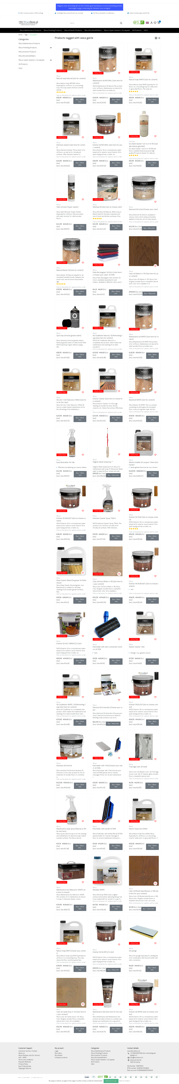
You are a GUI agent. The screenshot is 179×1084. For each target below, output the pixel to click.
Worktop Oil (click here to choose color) (107, 207)
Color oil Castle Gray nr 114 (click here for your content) (71, 1013)
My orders (58, 1053)
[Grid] (156, 38)
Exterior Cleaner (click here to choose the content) (107, 400)
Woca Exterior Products (73, 30)
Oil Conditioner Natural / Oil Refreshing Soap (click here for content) (107, 336)
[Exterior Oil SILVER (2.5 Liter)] (108, 932)
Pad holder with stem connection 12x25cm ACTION (107, 648)
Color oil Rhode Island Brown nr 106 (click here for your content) (143, 892)
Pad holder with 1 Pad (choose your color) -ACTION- (107, 767)
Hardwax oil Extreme (64, 766)
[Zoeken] (121, 23)
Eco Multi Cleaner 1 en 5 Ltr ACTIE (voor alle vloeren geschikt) (143, 145)
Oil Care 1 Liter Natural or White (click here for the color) (71, 401)
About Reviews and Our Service (29, 1055)
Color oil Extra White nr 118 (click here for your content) (107, 582)
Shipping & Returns (25, 1068)
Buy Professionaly (25, 1066)
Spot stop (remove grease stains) (68, 335)
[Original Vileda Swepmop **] (108, 443)
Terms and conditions (26, 1060)
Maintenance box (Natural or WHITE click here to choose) (71, 891)
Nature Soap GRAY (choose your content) (71, 952)
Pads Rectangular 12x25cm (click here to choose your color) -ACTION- (107, 273)
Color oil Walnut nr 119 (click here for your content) (143, 275)
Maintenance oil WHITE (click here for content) (144, 338)
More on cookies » (124, 1081)
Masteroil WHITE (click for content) (142, 400)
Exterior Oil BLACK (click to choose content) (143, 705)
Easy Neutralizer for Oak (65, 462)
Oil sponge (133, 951)
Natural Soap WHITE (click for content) (143, 79)
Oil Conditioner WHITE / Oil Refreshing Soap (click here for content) (70, 705)
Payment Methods (25, 1062)
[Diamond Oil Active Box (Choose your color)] (108, 685)
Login (56, 1051)
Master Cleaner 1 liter (137, 647)
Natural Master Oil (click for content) (69, 270)
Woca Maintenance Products (30, 30)
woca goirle (33, 35)
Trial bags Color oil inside (138, 767)
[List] (159, 38)
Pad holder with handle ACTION (104, 829)
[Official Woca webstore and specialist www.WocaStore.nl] (28, 23)
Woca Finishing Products (53, 30)
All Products (136, 30)
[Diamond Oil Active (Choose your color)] (144, 188)
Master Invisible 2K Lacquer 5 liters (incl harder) (143, 463)
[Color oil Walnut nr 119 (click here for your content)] (144, 251)
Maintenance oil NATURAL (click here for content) (108, 82)
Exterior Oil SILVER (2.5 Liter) (103, 952)
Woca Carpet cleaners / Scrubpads (117, 30)
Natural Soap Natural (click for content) (70, 78)
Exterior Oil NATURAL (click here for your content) (107, 146)
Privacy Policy (23, 1064)
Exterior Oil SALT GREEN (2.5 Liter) (69, 643)
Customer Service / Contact (28, 1051)
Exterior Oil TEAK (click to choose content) (143, 518)
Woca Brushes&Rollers (93, 30)
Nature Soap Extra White (138, 829)
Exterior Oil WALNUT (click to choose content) (71, 519)
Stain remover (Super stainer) (67, 207)
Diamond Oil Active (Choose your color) (143, 209)
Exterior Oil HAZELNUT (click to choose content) (144, 585)
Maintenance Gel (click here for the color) (107, 1013)
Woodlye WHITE (99, 890)
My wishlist (58, 1055)
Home (20, 35)
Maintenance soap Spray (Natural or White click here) (71, 830)
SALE (146, 30)
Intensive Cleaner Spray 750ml (104, 518)
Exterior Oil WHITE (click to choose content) (143, 1013)
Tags (26, 35)
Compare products (61, 1058)
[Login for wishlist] (83, 71)
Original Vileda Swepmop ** (103, 462)
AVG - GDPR (22, 1058)
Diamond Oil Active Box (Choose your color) (107, 708)
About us (22, 1053)
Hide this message (111, 1081)
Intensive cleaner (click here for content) (70, 146)
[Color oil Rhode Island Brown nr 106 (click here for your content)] (144, 871)
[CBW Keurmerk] (103, 1077)
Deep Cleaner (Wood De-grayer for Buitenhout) (71, 581)
